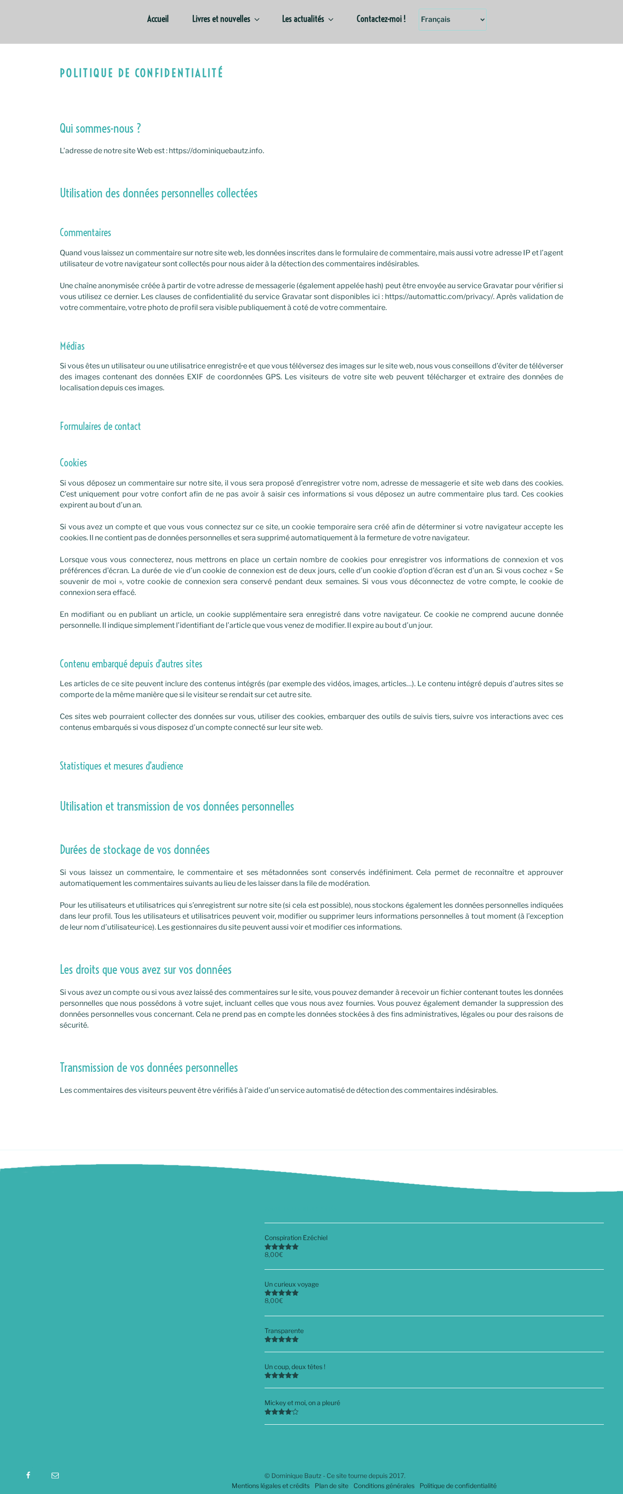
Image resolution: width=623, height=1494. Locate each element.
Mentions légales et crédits (271, 1485)
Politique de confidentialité (458, 1485)
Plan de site (331, 1485)
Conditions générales (384, 1485)
